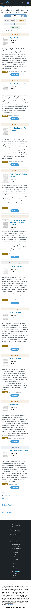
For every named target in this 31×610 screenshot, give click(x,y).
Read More (15, 74)
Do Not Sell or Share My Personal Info (15, 607)
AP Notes (15, 550)
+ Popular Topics (7, 512)
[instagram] (19, 531)
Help (15, 580)
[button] (2, 2)
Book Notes (15, 552)
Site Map (15, 576)
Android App (15, 559)
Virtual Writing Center (15, 548)
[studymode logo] (11, 3)
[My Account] (28, 2)
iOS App (15, 557)
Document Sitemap (15, 542)
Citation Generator (15, 555)
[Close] (29, 582)
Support (15, 578)
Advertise (15, 569)
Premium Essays (15, 544)
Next (3, 498)
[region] (15, 595)
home (2, 6)
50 (18, 495)
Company (15, 567)
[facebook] (12, 531)
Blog (15, 573)
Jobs (12, 571)
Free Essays (15, 546)
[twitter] (15, 531)
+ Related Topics (7, 505)
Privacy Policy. (9, 604)
